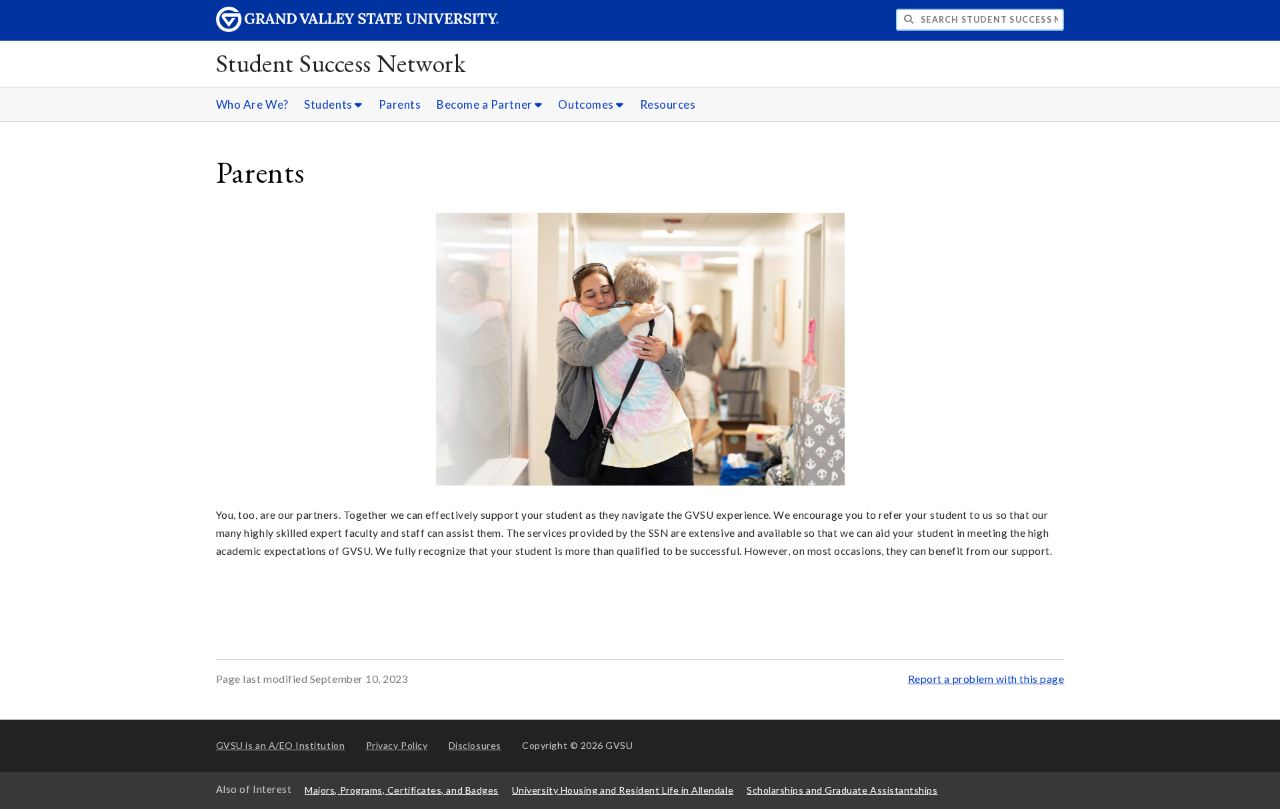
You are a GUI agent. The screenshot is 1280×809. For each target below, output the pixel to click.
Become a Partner (486, 104)
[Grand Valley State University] (357, 28)
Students (329, 104)
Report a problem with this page (986, 679)
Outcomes (587, 104)
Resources (668, 104)
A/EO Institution (280, 745)
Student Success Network (340, 63)
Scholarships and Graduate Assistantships (842, 790)
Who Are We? (252, 104)
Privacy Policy (397, 745)
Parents (400, 104)
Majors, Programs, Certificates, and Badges (402, 790)
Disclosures (475, 745)
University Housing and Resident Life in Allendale (622, 790)
